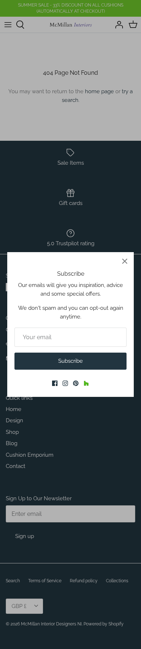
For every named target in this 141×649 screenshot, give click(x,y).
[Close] (125, 261)
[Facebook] (54, 383)
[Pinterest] (75, 383)
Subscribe (70, 361)
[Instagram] (65, 383)
